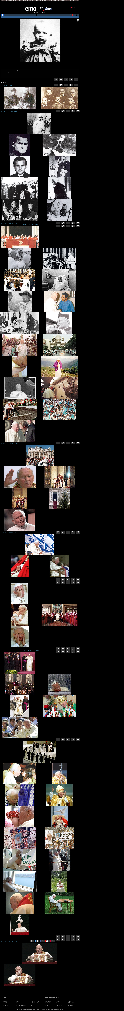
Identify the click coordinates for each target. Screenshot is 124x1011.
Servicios (64, 15)
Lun (77, 0)
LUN (57, 1002)
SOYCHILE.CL (59, 1005)
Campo (24, 0)
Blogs (14, 0)
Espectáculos (41, 15)
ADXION (69, 1001)
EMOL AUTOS (34, 999)
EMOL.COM (48, 1001)
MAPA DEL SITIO (34, 1005)
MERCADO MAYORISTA (70, 1005)
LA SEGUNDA (59, 1004)
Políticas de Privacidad (30, 1009)
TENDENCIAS (19, 999)
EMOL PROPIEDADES (35, 1001)
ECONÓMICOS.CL (72, 999)
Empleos (50, 0)
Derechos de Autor (21, 1009)
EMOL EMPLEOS (34, 1002)
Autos (36, 0)
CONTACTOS (34, 1004)
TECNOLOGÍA (5, 1005)
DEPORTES (4, 1002)
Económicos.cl (57, 0)
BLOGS (47, 1004)
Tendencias (50, 15)
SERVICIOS (18, 1001)
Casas (65, 0)
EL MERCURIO (48, 1002)
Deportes (24, 15)
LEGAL (46, 1005)
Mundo (32, 15)
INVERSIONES (59, 1001)
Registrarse (75, 9)
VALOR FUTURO (71, 1002)
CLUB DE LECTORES (50, 999)
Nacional (7, 15)
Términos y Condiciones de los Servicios (43, 1009)
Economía (16, 15)
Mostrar (40, 3)
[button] (77, 21)
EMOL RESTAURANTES (21, 1005)
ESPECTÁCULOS (5, 1004)
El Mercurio (9, 0)
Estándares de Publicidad (58, 1009)
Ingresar (70, 9)
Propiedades (43, 0)
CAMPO (57, 999)
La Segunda (71, 0)
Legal (19, 0)
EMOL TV (18, 1002)
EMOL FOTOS (19, 1004)
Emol (3, 0)
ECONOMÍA (4, 1001)
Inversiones (30, 0)
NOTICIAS (4, 999)
